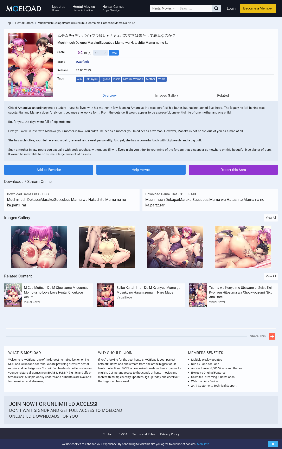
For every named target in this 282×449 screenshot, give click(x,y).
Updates (58, 8)
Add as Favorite (49, 170)
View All (271, 217)
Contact (108, 434)
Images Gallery (167, 95)
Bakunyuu (91, 79)
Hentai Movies (84, 8)
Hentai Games (113, 8)
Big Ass (105, 79)
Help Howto (141, 170)
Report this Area (233, 170)
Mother (150, 79)
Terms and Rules (143, 434)
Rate (114, 52)
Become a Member (258, 8)
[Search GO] (216, 8)
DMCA (122, 434)
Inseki (116, 79)
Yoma (162, 79)
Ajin (79, 79)
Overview (109, 95)
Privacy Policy (169, 434)
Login (231, 8)
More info (203, 444)
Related (223, 95)
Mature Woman (133, 79)
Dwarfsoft (82, 61)
